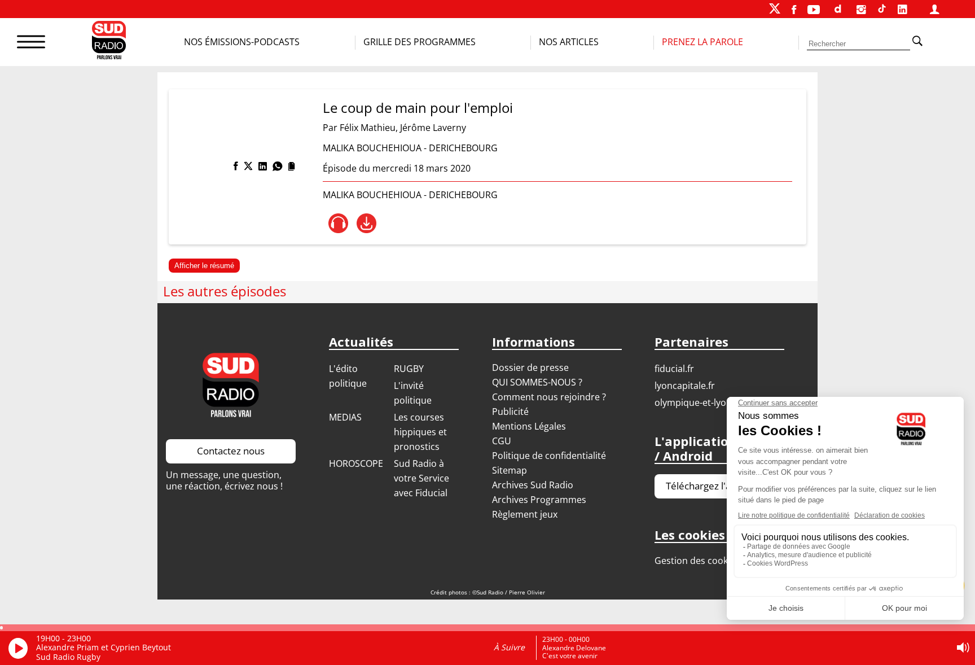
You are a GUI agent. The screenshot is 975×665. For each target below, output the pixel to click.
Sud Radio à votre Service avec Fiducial (421, 478)
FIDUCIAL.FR (674, 368)
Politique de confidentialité (549, 455)
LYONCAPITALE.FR (685, 385)
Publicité (510, 411)
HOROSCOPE (356, 463)
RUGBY (409, 368)
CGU (501, 441)
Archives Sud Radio (532, 485)
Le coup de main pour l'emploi (418, 107)
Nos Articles (569, 42)
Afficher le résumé (204, 265)
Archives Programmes (539, 499)
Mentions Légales (529, 426)
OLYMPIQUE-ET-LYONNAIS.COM (712, 402)
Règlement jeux (524, 514)
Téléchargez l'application (719, 485)
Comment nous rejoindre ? (550, 397)
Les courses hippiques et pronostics (420, 432)
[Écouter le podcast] (338, 223)
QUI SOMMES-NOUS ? (537, 382)
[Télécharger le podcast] (366, 223)
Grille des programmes (419, 42)
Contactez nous (231, 450)
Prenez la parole (702, 42)
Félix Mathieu (368, 127)
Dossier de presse (530, 367)
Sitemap (509, 470)
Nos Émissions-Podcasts (242, 42)
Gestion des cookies (697, 560)
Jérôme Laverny (433, 127)
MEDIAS (345, 417)
